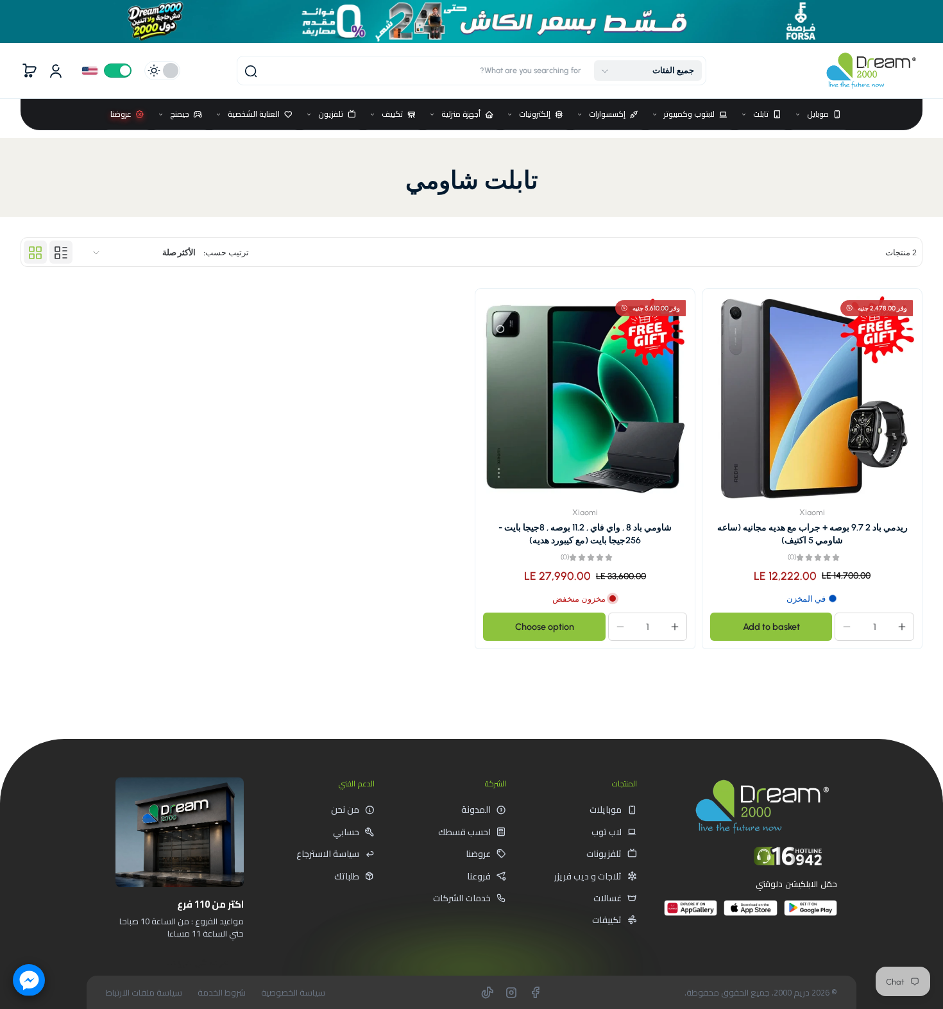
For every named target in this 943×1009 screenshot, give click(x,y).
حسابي (346, 832)
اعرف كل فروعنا (198, 962)
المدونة (476, 809)
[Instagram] (511, 992)
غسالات (607, 898)
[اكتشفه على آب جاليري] (690, 913)
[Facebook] (535, 992)
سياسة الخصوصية (293, 992)
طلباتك (346, 876)
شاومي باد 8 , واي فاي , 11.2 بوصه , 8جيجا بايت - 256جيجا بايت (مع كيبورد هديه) (585, 533)
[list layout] (60, 252)
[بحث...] (251, 71)
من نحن (345, 809)
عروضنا (478, 854)
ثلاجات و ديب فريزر (588, 876)
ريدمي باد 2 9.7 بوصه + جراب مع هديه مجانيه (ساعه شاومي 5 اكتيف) (812, 533)
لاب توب (606, 832)
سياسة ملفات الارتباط (144, 992)
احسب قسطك (464, 832)
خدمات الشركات (462, 898)
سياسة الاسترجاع (327, 854)
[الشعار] (871, 70)
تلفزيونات (604, 854)
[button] (648, 70)
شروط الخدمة (222, 992)
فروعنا (479, 876)
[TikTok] (487, 992)
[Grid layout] (35, 252)
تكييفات (607, 920)
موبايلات (606, 809)
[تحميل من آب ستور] (750, 913)
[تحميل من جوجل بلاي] (810, 913)
